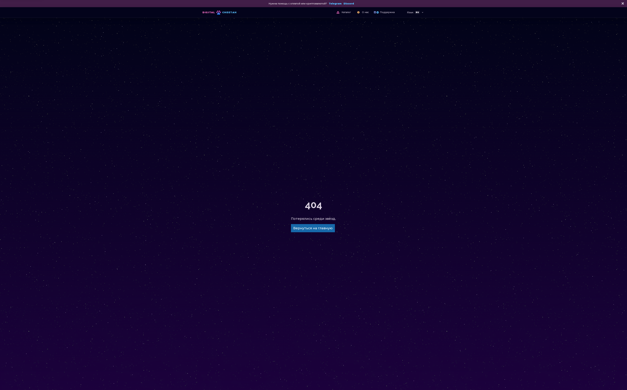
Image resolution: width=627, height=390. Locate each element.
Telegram (335, 3)
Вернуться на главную (313, 228)
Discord (349, 3)
